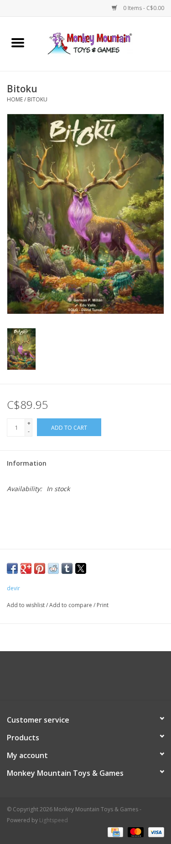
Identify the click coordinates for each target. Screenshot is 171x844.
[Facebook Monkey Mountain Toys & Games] (77, 679)
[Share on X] (80, 568)
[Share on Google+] (26, 568)
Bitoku (37, 99)
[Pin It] (39, 568)
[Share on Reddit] (53, 568)
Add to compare (71, 605)
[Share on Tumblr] (67, 568)
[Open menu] (18, 42)
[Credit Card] (114, 831)
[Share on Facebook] (12, 568)
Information (27, 463)
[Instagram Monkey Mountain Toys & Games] (94, 679)
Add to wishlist (26, 605)
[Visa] (154, 831)
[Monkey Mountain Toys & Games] (104, 43)
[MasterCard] (134, 831)
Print (103, 605)
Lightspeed (53, 820)
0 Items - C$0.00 (143, 8)
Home (15, 99)
